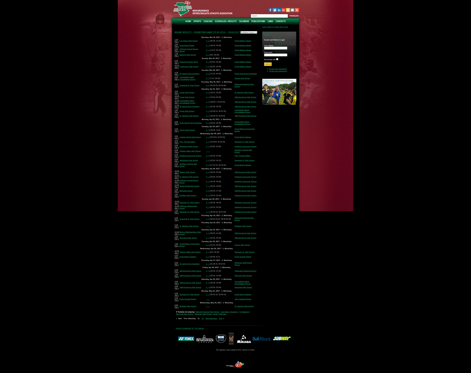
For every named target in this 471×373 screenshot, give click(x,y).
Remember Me (270, 60)
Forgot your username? (278, 71)
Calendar (244, 21)
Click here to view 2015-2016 (275, 27)
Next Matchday (211, 318)
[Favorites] (288, 10)
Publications (258, 21)
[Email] (292, 10)
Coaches (208, 21)
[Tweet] (275, 10)
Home (188, 21)
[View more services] (297, 10)
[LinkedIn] (279, 10)
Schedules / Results (226, 21)
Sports (197, 21)
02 (203, 318)
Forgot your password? (278, 69)
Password (268, 52)
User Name (268, 45)
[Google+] (283, 10)
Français (294, 16)
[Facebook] (270, 10)
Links (270, 21)
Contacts (281, 21)
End (220, 318)
